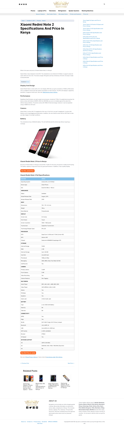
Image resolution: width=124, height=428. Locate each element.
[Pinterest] (26, 4)
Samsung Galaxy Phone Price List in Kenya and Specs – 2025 (28, 386)
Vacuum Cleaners (40, 14)
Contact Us (30, 421)
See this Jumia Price (27, 170)
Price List (85, 14)
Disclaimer (44, 421)
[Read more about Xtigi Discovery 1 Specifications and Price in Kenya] (53, 378)
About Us (23, 421)
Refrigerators (62, 10)
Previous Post (25, 363)
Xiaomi (43, 20)
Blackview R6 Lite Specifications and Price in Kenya (40, 386)
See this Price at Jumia (28, 353)
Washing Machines (87, 10)
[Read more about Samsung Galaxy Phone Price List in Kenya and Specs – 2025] (28, 378)
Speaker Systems (74, 10)
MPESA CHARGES (52, 421)
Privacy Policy (37, 421)
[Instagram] (24, 4)
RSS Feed (39, 423)
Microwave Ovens (63, 14)
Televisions (52, 10)
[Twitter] (21, 4)
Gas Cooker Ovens (51, 14)
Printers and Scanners (75, 14)
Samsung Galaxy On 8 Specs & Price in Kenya (65, 385)
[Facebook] (19, 4)
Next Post (71, 363)
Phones (33, 10)
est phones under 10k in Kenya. (54, 357)
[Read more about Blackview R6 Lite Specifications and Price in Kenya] (41, 378)
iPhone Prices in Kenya (31, 357)
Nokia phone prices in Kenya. (50, 92)
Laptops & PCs (42, 10)
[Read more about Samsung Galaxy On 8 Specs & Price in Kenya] (66, 378)
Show (28, 81)
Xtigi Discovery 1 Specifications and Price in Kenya (53, 386)
